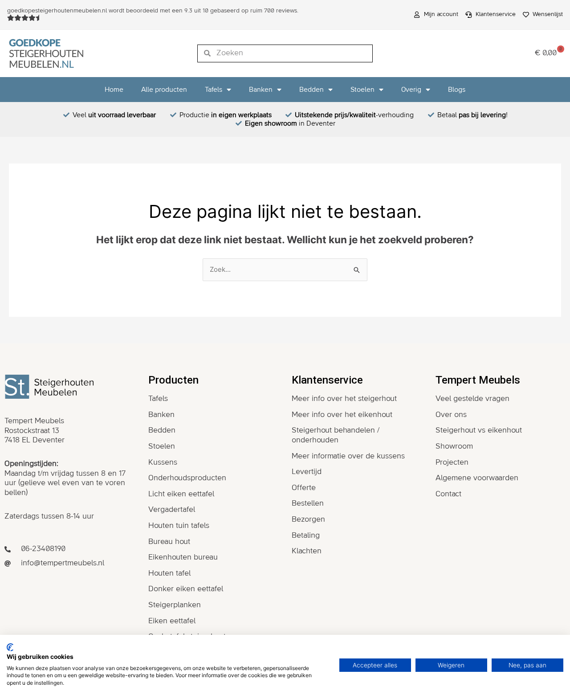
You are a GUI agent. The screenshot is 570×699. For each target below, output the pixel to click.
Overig (411, 89)
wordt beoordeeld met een (152, 11)
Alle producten (164, 89)
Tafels (213, 89)
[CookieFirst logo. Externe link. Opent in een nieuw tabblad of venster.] (10, 647)
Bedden (311, 89)
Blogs (456, 89)
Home (114, 89)
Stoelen (362, 89)
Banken (261, 89)
